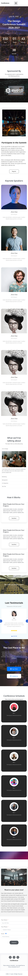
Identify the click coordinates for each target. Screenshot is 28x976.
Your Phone (4, 927)
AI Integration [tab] (5, 483)
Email (2, 933)
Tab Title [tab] (4, 486)
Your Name (4, 920)
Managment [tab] (5, 480)
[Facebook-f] (10, 957)
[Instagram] (14, 957)
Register (14, 171)
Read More (14, 518)
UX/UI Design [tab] (5, 448)
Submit (14, 942)
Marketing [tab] (4, 476)
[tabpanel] (14, 462)
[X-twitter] (18, 957)
